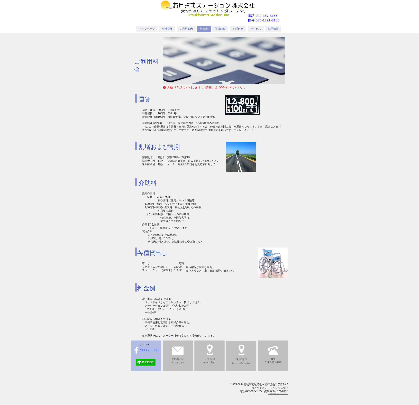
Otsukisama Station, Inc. (209, 15)
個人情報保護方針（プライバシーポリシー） (278, 393)
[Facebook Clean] (136, 350)
